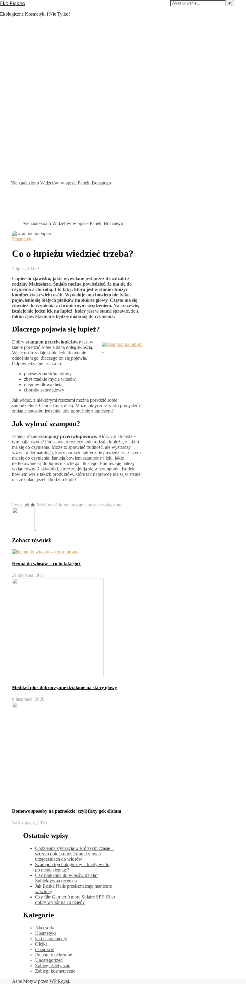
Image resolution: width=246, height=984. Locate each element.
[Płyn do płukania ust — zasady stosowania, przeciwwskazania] (47, 528)
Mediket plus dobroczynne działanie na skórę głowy (64, 687)
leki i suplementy (51, 938)
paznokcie (44, 949)
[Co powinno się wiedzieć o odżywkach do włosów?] (24, 528)
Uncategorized (49, 960)
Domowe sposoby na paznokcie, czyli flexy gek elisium (66, 811)
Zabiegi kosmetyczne (55, 971)
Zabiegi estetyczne (52, 965)
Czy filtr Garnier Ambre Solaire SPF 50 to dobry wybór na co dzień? (75, 899)
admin (29, 504)
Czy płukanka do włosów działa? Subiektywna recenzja (66, 878)
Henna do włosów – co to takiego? (46, 563)
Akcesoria (44, 927)
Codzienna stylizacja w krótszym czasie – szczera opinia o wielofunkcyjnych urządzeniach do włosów (74, 854)
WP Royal (59, 981)
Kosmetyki (22, 239)
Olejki (41, 943)
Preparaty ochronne (53, 954)
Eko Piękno (12, 3)
